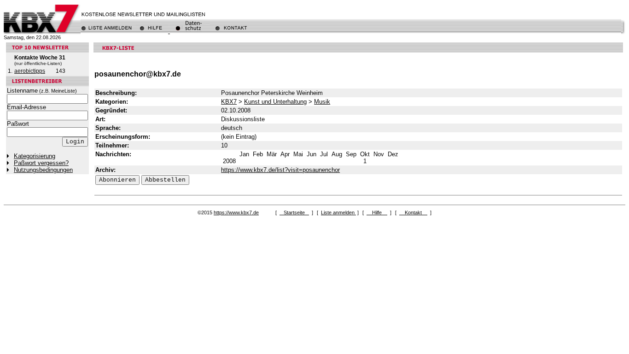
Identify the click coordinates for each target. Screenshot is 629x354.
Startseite (294, 212)
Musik (322, 101)
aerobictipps (29, 71)
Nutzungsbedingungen (43, 169)
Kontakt (413, 212)
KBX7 (229, 101)
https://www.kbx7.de (236, 212)
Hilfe (377, 212)
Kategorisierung (34, 156)
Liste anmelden (338, 212)
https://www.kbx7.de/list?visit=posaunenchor (280, 169)
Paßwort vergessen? (41, 162)
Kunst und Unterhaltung (275, 101)
